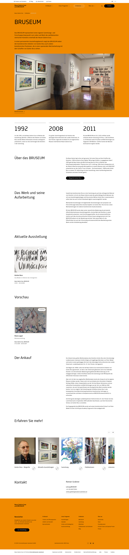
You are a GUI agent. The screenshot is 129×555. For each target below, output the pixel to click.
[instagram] (91, 543)
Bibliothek (81, 524)
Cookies (113, 552)
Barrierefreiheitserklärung (90, 552)
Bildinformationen (19, 111)
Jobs (100, 552)
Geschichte (100, 519)
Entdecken (27, 13)
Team (99, 522)
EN (115, 1)
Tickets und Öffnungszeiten (49, 519)
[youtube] (93, 543)
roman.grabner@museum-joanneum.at (76, 491)
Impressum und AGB (57, 552)
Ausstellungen (64, 519)
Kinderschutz (77, 552)
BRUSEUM (81, 519)
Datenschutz (68, 552)
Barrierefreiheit (46, 524)
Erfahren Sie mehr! (28, 421)
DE (112, 1)
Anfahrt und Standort (48, 522)
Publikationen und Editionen (85, 526)
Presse (49, 1)
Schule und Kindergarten (67, 524)
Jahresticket (40, 1)
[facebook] (88, 543)
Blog (32, 1)
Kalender (63, 522)
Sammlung (81, 522)
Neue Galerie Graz (18, 13)
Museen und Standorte (20, 1)
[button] (49, 6)
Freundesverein (101, 524)
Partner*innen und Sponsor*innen (106, 526)
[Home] (20, 5)
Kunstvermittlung (65, 526)
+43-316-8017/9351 (71, 489)
